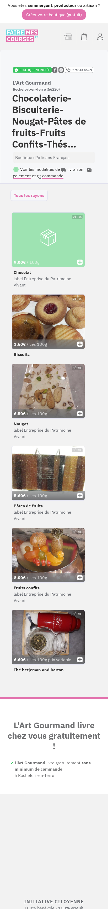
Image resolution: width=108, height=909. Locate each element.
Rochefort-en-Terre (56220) (36, 89)
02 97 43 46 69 (81, 70)
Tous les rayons (29, 195)
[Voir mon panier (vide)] (84, 36)
